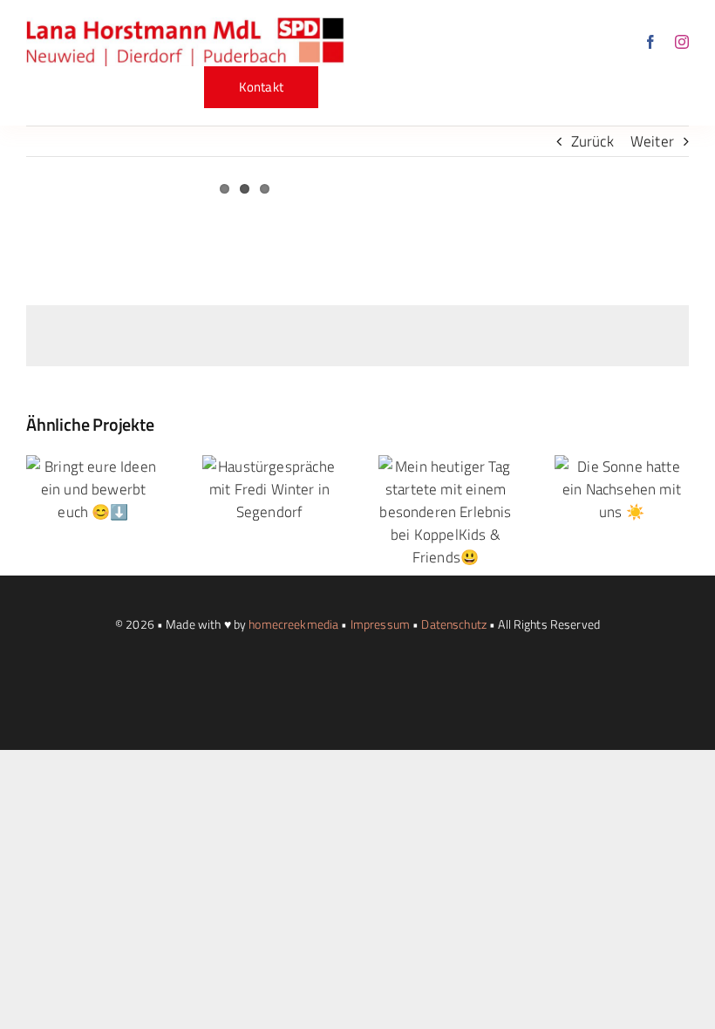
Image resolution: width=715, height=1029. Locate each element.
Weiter (652, 141)
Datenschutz (454, 624)
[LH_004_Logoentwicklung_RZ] (185, 24)
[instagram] (682, 42)
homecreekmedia (293, 624)
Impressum (380, 624)
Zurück (592, 141)
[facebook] (650, 42)
